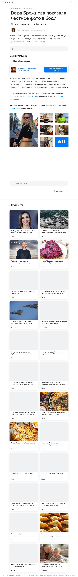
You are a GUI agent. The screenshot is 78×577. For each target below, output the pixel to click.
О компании (10, 575)
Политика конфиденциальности (62, 575)
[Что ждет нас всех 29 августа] (54, 467)
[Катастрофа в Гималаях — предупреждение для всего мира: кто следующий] (54, 224)
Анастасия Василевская (25, 29)
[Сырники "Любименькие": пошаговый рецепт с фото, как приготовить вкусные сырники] (54, 436)
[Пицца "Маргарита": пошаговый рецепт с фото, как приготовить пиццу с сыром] (24, 436)
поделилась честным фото (32, 93)
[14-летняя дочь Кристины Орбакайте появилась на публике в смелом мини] (24, 345)
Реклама (18, 575)
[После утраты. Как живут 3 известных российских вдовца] (24, 254)
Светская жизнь (27, 8)
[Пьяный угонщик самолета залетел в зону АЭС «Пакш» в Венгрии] (24, 315)
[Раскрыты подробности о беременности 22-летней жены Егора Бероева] (54, 345)
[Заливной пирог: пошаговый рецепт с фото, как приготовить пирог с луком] (54, 376)
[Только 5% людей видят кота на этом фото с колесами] (54, 497)
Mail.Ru (4, 575)
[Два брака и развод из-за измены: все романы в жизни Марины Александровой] (54, 285)
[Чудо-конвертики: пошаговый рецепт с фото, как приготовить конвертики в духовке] (54, 527)
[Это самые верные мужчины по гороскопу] (24, 285)
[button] (24, 130)
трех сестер (32, 96)
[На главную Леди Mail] (10, 2)
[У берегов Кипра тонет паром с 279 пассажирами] (24, 558)
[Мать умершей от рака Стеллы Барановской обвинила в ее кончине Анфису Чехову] (24, 224)
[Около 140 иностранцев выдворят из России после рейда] (54, 315)
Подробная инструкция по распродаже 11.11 (27, 69)
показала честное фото (42, 36)
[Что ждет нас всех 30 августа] (24, 467)
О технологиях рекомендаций (43, 575)
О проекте (31, 575)
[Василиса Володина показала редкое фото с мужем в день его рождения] (24, 376)
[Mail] (6, 2)
